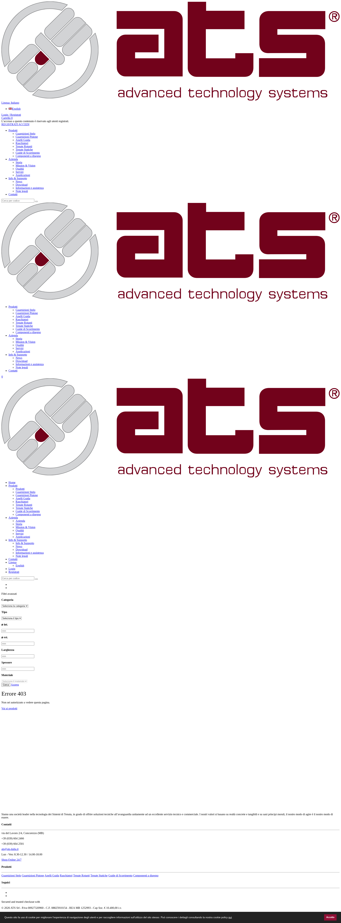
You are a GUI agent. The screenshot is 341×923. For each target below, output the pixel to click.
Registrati (14, 571)
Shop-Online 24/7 (11, 859)
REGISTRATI (9, 124)
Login (12, 568)
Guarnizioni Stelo (25, 133)
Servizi (19, 171)
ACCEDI (23, 124)
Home (12, 482)
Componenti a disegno (28, 155)
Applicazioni (23, 175)
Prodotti (13, 130)
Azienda (13, 159)
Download (22, 184)
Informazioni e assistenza (30, 187)
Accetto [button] (330, 917)
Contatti (13, 194)
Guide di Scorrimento (28, 152)
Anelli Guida (23, 139)
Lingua (13, 562)
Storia (19, 162)
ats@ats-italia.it (9, 849)
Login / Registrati (11, 114)
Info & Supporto (18, 178)
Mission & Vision (25, 165)
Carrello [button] (7, 117)
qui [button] (230, 917)
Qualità (20, 168)
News (19, 181)
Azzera (15, 684)
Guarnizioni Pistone (27, 136)
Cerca (6, 685)
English (16, 108)
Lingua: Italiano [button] (10, 102)
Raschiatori (22, 143)
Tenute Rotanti (24, 146)
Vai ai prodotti (9, 708)
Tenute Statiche (24, 149)
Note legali (22, 191)
